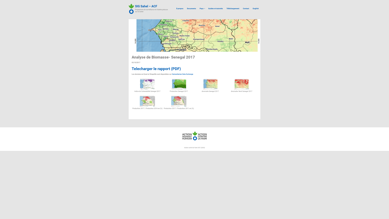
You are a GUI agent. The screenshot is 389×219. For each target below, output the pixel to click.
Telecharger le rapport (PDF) (156, 69)
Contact (246, 9)
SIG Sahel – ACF (146, 6)
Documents (191, 9)
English (256, 9)
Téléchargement (233, 9)
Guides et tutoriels (215, 9)
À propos (179, 9)
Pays (202, 9)
